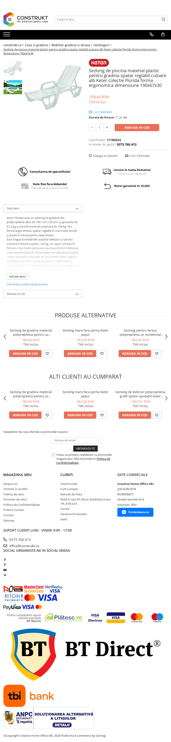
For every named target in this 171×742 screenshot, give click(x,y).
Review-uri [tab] (16, 294)
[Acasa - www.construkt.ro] (25, 19)
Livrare (64, 509)
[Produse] (7, 35)
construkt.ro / (13, 45)
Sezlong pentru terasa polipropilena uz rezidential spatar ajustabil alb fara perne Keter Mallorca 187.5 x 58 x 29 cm (140, 332)
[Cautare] (164, 19)
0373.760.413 (19, 539)
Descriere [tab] (13, 208)
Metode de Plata (71, 494)
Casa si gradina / (38, 45)
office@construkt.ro (23, 546)
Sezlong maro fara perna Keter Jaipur (85, 332)
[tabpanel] (53, 87)
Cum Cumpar (69, 489)
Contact (8, 515)
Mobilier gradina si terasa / (72, 45)
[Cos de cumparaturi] (163, 34)
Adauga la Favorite (105, 156)
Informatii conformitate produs (27, 284)
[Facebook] (4, 560)
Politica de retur (13, 494)
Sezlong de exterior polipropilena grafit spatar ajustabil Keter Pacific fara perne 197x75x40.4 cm (140, 394)
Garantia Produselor (73, 514)
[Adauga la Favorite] (47, 353)
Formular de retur (15, 499)
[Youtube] (4, 570)
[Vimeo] (4, 575)
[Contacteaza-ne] (152, 34)
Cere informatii (139, 156)
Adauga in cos (137, 127)
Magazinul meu (17, 474)
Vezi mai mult (17, 276)
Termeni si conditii (15, 489)
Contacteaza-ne (138, 512)
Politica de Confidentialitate (21, 505)
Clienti (66, 474)
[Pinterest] (4, 565)
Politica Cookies (13, 510)
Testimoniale (68, 484)
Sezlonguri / (103, 45)
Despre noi (10, 484)
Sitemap (8, 520)
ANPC (64, 519)
